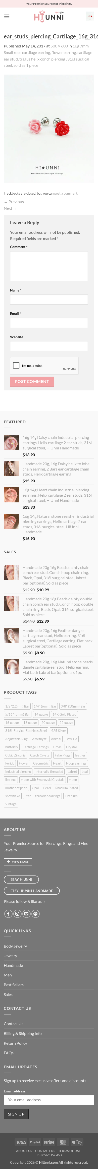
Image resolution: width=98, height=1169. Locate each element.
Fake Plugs (62, 755)
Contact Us (13, 1023)
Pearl (47, 788)
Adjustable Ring (16, 739)
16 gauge (12, 723)
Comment (19, 247)
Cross (57, 747)
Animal (56, 739)
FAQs (9, 1052)
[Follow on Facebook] (8, 914)
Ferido (9, 763)
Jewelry (10, 955)
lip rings (10, 780)
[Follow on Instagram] (17, 914)
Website (16, 337)
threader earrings (47, 796)
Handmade (13, 965)
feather (80, 755)
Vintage (11, 804)
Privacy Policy (50, 1154)
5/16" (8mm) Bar (17, 714)
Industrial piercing (18, 772)
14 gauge (41, 714)
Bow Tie (71, 739)
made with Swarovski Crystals (42, 780)
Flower (24, 763)
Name (16, 290)
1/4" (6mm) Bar (45, 706)
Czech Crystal (40, 755)
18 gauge (30, 723)
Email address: (15, 1091)
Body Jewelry (15, 946)
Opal (35, 788)
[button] (7, 16)
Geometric (40, 763)
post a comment (65, 193)
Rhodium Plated (66, 788)
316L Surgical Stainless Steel (26, 731)
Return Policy (15, 1043)
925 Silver (58, 731)
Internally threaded (49, 772)
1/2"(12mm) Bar (17, 706)
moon (73, 780)
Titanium (71, 796)
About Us (24, 1151)
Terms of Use (69, 1151)
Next (10, 208)
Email (15, 313)
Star (28, 796)
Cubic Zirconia (15, 755)
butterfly (11, 747)
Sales (8, 994)
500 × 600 (59, 45)
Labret (72, 772)
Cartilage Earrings (36, 747)
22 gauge (66, 723)
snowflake (12, 796)
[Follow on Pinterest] (35, 914)
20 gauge (48, 723)
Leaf (85, 772)
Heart (57, 763)
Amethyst (39, 739)
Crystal (71, 747)
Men (8, 974)
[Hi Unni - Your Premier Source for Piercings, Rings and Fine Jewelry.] (49, 16)
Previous (14, 201)
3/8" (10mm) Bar (73, 706)
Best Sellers (14, 984)
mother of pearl (16, 788)
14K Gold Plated (64, 714)
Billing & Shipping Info (23, 1033)
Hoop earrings (76, 763)
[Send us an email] (26, 914)
